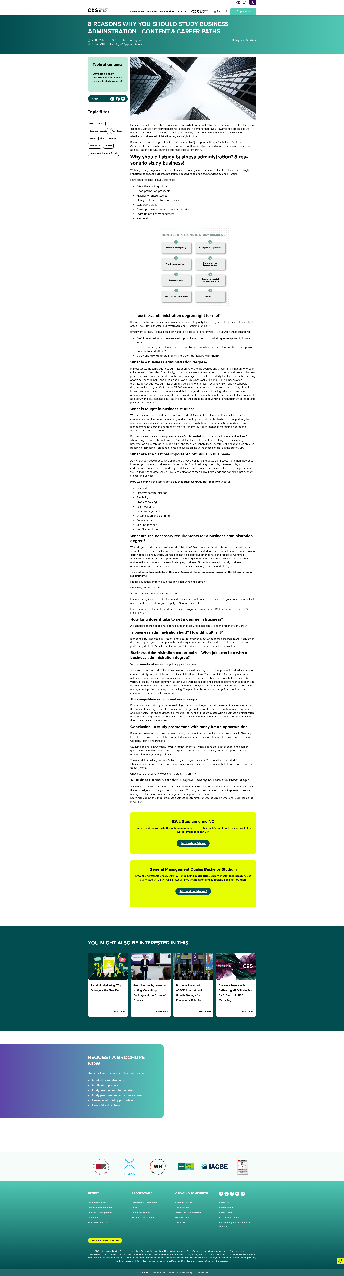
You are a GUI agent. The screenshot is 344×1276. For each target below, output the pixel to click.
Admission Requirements (188, 1212)
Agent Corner (226, 1212)
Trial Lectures (182, 1207)
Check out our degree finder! (147, 764)
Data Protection (159, 1272)
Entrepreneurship (97, 1202)
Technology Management (145, 1202)
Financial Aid (182, 1217)
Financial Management (100, 1207)
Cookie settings (186, 1272)
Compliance (202, 1272)
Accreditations (226, 1207)
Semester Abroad (141, 1212)
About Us (224, 1202)
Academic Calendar (229, 1217)
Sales (134, 1207)
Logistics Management (100, 1212)
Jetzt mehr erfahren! (193, 843)
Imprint (172, 1272)
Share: (95, 98)
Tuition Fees (181, 1222)
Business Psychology (143, 1217)
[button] (137, 10)
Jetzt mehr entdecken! (193, 891)
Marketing (93, 1217)
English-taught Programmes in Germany (234, 1224)
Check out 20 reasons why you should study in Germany (163, 773)
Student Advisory (184, 1202)
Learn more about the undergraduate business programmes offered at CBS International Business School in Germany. (192, 611)
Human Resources (97, 1222)
